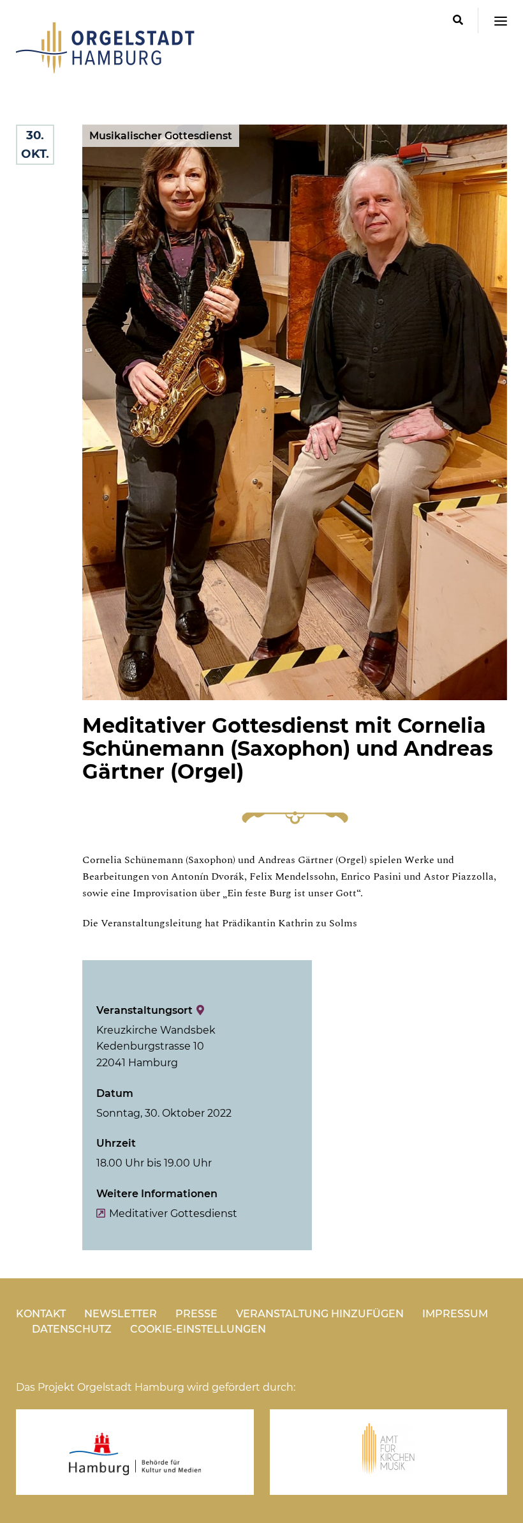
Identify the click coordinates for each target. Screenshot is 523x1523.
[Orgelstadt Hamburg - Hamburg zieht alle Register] (105, 69)
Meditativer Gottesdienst (173, 1213)
